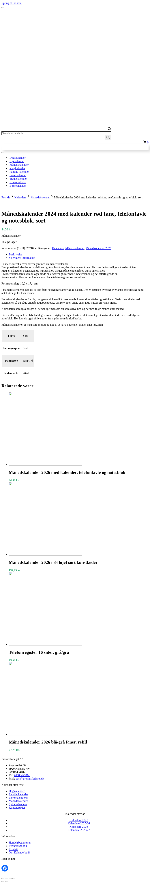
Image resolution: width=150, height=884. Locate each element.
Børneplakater (18, 185)
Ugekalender (17, 161)
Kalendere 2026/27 (79, 830)
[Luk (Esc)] (13, 878)
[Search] (108, 137)
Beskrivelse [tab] (15, 254)
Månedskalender (19, 164)
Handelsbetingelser (20, 842)
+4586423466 (22, 775)
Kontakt (13, 849)
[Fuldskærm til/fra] (6, 878)
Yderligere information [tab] (22, 257)
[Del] (10, 878)
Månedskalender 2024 (98, 248)
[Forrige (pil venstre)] (2, 881)
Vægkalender (17, 168)
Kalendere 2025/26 (79, 823)
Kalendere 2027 (79, 820)
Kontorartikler (18, 182)
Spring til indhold (11, 3)
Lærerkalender (18, 175)
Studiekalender (18, 178)
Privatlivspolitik (18, 845)
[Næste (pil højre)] (6, 881)
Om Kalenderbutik (19, 852)
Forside (5, 197)
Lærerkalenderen (18, 797)
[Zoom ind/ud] (2, 878)
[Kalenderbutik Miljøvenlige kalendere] (75, 14)
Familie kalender (19, 171)
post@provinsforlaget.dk (30, 778)
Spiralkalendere (18, 804)
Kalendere (20, 197)
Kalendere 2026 (79, 826)
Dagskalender (17, 157)
